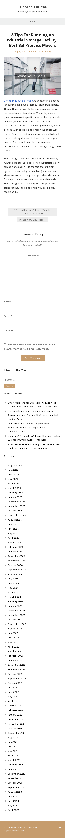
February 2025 (15, 547)
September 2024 (17, 569)
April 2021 (13, 755)
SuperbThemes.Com (14, 830)
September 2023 (17, 624)
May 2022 (13, 696)
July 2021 (13, 742)
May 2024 (13, 587)
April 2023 (13, 646)
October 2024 (15, 565)
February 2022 (16, 710)
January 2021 (15, 769)
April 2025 (13, 537)
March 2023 (14, 651)
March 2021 (14, 760)
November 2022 (16, 669)
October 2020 (15, 782)
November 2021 (16, 723)
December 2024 (16, 556)
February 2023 (16, 655)
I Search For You (32, 7)
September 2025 (17, 515)
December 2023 (16, 610)
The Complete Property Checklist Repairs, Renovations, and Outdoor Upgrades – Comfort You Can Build (33, 415)
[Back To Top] (60, 827)
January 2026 (15, 497)
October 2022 (15, 674)
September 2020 (17, 787)
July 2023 (13, 633)
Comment (32, 255)
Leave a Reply (44, 51)
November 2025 (16, 506)
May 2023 (13, 642)
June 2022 (13, 692)
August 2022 (15, 683)
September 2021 (16, 732)
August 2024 (15, 574)
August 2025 (15, 519)
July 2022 (13, 687)
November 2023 (16, 615)
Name (8, 301)
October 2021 (15, 728)
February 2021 (15, 764)
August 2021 (14, 737)
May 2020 (13, 805)
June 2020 (13, 801)
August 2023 (15, 628)
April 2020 (13, 810)
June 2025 (13, 528)
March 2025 (14, 542)
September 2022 (17, 678)
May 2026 (13, 478)
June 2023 (13, 637)
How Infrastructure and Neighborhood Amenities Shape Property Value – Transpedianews (29, 427)
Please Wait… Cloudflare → (32, 219)
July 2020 (13, 796)
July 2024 (13, 578)
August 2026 (15, 465)
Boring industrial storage (18, 100)
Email (8, 316)
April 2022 (13, 701)
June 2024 (13, 583)
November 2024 (16, 560)
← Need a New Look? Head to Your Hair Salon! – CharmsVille (32, 212)
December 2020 (16, 773)
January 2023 (15, 660)
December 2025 (16, 501)
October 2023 (15, 619)
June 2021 (13, 746)
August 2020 (15, 791)
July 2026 (13, 469)
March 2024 (14, 596)
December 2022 (16, 664)
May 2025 (13, 533)
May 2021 (13, 751)
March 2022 (14, 705)
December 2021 (16, 719)
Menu (32, 21)
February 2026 (16, 492)
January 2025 (15, 551)
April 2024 (13, 592)
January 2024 (15, 605)
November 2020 (16, 778)
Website (9, 330)
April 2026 (13, 483)
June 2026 (13, 474)
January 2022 (15, 714)
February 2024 (16, 601)
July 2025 (13, 524)
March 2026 (14, 488)
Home (31, 51)
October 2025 (15, 510)
